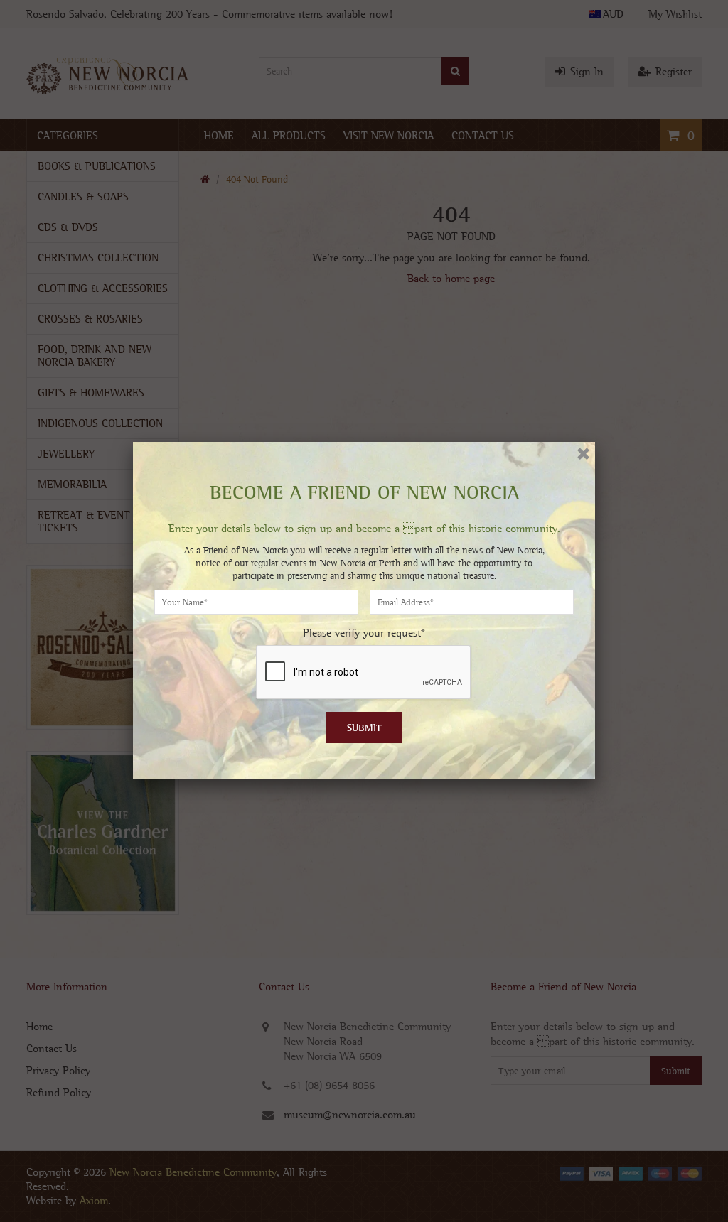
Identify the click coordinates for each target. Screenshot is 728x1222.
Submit (364, 727)
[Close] (583, 454)
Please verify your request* (364, 632)
